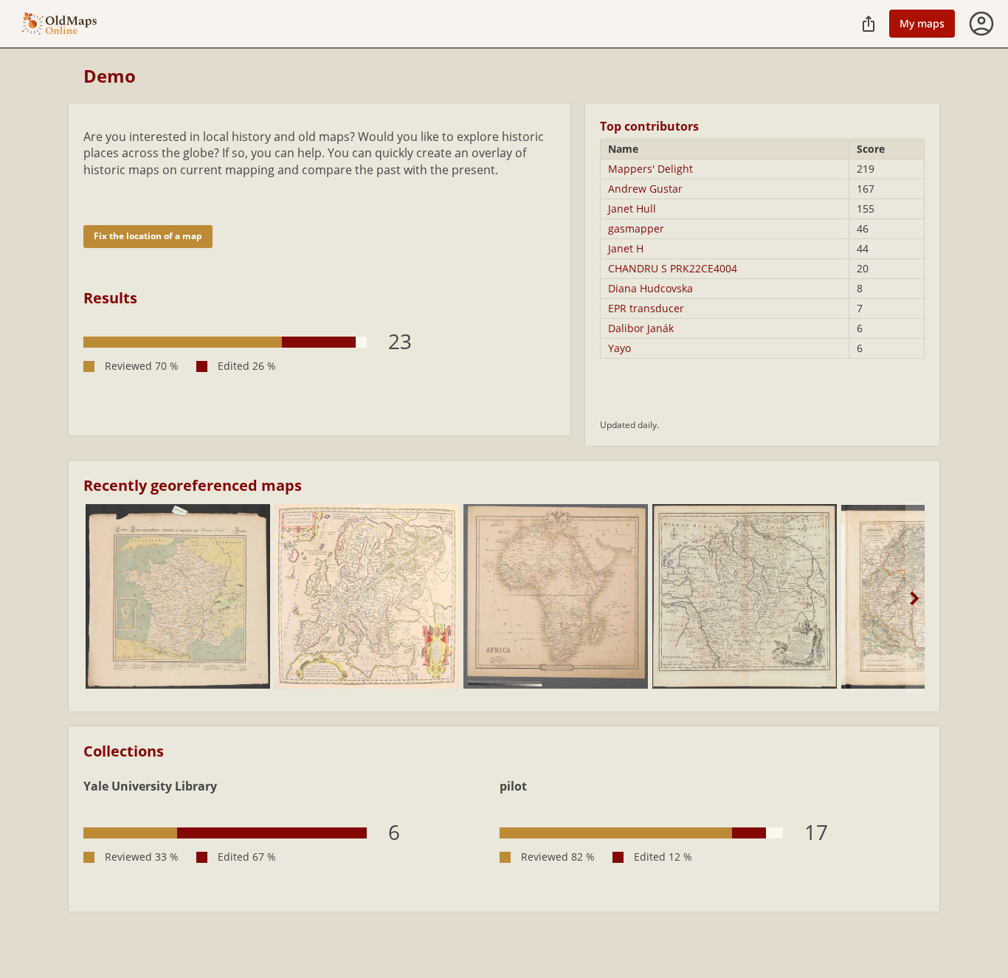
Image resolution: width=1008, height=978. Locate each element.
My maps (922, 23)
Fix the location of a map (148, 236)
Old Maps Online (59, 24)
